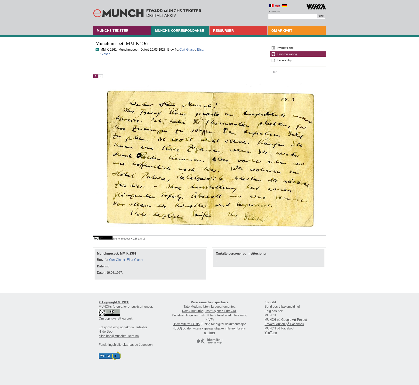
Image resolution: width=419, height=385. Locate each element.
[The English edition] (277, 5)
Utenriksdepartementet (219, 306)
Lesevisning (284, 60)
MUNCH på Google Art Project (286, 319)
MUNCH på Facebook (280, 328)
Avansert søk (274, 11)
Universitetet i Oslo (186, 324)
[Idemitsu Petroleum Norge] (209, 343)
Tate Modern (192, 306)
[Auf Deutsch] (284, 5)
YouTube (271, 333)
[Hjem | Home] (147, 12)
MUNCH (270, 315)
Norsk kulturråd (192, 311)
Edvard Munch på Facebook (284, 324)
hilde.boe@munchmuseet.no (119, 336)
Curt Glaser (187, 49)
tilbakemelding (289, 306)
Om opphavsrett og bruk (116, 318)
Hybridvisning (285, 47)
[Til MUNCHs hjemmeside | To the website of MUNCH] (316, 5)
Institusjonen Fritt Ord (220, 311)
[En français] (271, 5)
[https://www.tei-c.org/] (110, 359)
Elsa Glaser (135, 260)
